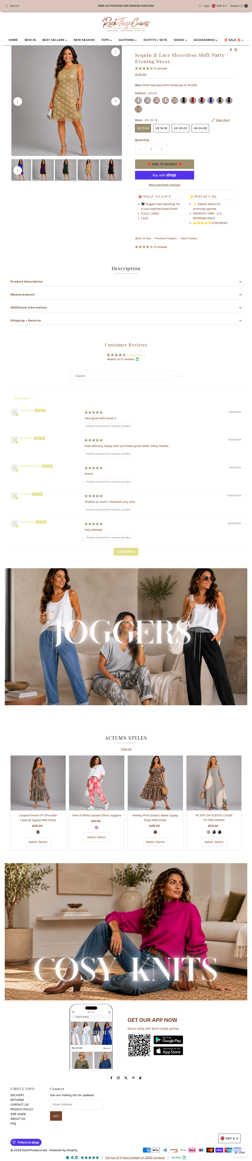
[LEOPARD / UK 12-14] (38, 832)
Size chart (222, 120)
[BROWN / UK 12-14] (155, 832)
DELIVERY (17, 1095)
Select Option (38, 842)
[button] (144, 68)
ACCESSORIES (205, 40)
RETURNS (17, 1100)
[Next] (115, 101)
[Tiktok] (140, 1077)
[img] (94, 412)
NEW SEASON (84, 40)
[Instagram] (118, 1077)
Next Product (189, 238)
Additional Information (28, 307)
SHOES (179, 40)
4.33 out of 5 (136, 355)
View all (126, 749)
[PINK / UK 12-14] (97, 827)
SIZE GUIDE (18, 1114)
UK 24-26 (200, 128)
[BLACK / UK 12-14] (219, 832)
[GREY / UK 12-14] (208, 832)
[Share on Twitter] (235, 50)
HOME (13, 40)
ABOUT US (17, 1118)
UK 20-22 (180, 128)
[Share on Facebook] (231, 50)
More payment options (164, 185)
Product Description (26, 281)
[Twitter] (126, 1077)
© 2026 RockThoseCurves (28, 1150)
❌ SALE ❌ (233, 40)
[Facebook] (111, 1077)
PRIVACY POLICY (21, 1109)
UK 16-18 (161, 128)
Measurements (22, 294)
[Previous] (17, 101)
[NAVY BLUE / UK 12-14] (214, 832)
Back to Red (143, 238)
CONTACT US (19, 1104)
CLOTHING (127, 40)
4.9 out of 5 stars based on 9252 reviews (135, 1157)
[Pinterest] (133, 1077)
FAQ (13, 1123)
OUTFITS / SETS (155, 40)
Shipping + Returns (25, 320)
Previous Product (166, 238)
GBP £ (221, 5)
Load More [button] (126, 551)
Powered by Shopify (63, 1150)
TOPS (105, 40)
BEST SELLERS (54, 40)
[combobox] (43, 6)
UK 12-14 (143, 128)
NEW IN (30, 40)
